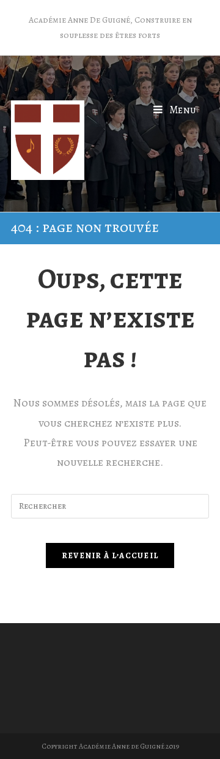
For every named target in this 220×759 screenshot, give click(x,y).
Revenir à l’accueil (110, 555)
